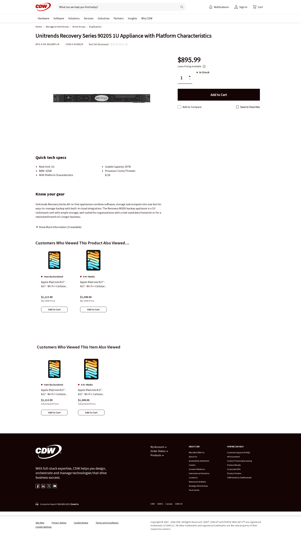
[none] (43, 18)
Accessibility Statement (199, 460)
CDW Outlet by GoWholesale (239, 477)
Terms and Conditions (107, 522)
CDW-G (160, 503)
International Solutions (199, 473)
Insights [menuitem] (132, 18)
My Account (157, 447)
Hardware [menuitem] (43, 18)
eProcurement (233, 456)
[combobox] (115, 7)
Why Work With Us (196, 452)
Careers (192, 465)
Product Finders (234, 473)
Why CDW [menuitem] (146, 18)
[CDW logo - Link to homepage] (43, 7)
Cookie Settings (44, 526)
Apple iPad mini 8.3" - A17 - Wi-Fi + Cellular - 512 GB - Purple (54, 392)
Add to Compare (192, 107)
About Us (193, 456)
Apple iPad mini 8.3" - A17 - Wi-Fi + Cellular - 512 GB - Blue (91, 392)
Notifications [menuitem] (221, 7)
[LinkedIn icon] (43, 486)
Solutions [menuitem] (74, 18)
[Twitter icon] (49, 486)
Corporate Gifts (234, 469)
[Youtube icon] (55, 486)
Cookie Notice (81, 522)
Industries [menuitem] (104, 18)
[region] (150, 284)
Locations (193, 477)
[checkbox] (179, 107)
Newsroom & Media (197, 481)
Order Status (158, 451)
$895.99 (189, 60)
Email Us (75, 504)
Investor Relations (197, 469)
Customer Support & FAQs (238, 452)
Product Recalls (234, 465)
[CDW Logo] (43, 7)
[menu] (219, 7)
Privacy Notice (59, 522)
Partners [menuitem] (119, 18)
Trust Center (194, 490)
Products (156, 455)
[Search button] (182, 7)
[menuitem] (211, 7)
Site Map (40, 522)
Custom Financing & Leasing (239, 460)
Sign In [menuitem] (243, 7)
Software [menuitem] (58, 18)
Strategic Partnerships (198, 486)
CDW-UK (178, 503)
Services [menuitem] (89, 18)
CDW (152, 503)
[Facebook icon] (38, 486)
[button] (258, 7)
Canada (169, 503)
